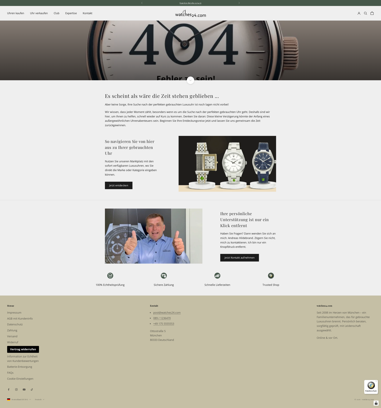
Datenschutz (15, 324)
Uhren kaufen (15, 13)
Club (56, 13)
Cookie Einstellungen (20, 378)
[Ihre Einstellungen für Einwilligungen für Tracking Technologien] (376, 403)
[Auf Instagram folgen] (16, 389)
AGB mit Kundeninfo (20, 318)
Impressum (14, 312)
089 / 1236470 (162, 318)
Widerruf (12, 342)
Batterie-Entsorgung (19, 366)
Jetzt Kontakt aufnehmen (240, 257)
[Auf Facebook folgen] (8, 389)
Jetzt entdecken (118, 185)
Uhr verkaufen (39, 13)
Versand (12, 336)
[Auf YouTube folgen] (24, 389)
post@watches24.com (167, 312)
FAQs (10, 372)
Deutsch (38, 399)
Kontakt (87, 13)
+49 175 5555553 (163, 323)
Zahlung (12, 330)
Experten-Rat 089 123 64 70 (190, 3)
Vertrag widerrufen (23, 349)
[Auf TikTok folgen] (31, 389)
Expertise (71, 13)
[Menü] (376, 382)
